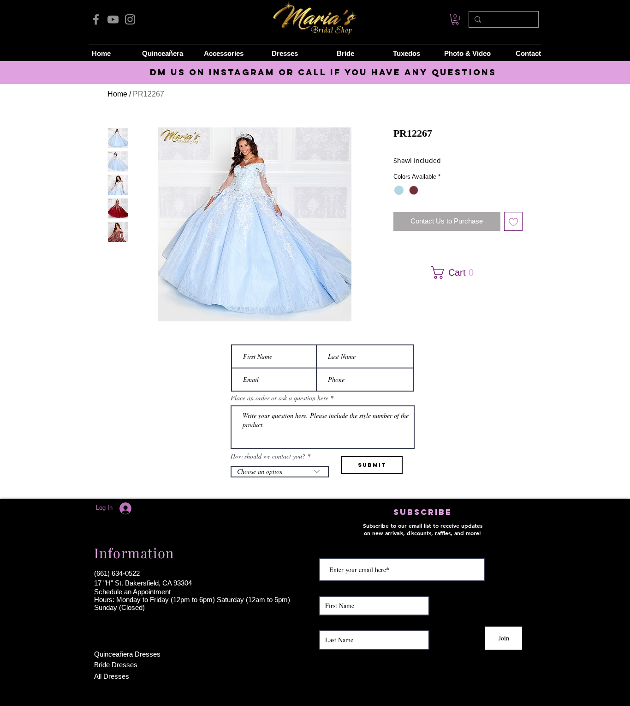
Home (117, 94)
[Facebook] (96, 19)
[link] (455, 19)
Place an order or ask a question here (279, 398)
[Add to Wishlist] (513, 221)
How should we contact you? (268, 456)
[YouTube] (113, 19)
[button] (455, 272)
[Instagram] (130, 19)
